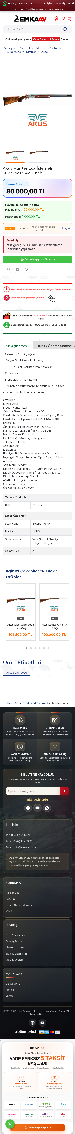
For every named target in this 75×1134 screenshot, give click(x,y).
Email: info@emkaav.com (21, 847)
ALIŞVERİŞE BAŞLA (40, 1127)
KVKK (9, 911)
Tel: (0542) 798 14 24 (18, 835)
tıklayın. (65, 228)
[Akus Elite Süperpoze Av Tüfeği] (20, 600)
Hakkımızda (13, 892)
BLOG (34, 3)
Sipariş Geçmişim (16, 953)
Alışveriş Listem (15, 947)
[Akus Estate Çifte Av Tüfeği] (54, 600)
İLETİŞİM (47, 3)
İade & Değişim (15, 959)
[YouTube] (37, 808)
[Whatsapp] (10, 1124)
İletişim (10, 899)
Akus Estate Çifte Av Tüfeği (54, 626)
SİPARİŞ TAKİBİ (65, 3)
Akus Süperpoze (16, 672)
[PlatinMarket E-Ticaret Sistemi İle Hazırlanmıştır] (25, 1032)
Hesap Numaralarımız (19, 905)
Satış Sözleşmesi (16, 935)
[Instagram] (28, 808)
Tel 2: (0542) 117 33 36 (19, 841)
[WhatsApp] (47, 808)
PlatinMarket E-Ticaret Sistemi (26, 703)
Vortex (9, 996)
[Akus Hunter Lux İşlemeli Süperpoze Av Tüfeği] (37, 99)
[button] (26, 648)
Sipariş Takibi (14, 941)
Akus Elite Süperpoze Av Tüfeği (20, 626)
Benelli (10, 989)
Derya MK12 (13, 983)
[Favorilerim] (62, 18)
